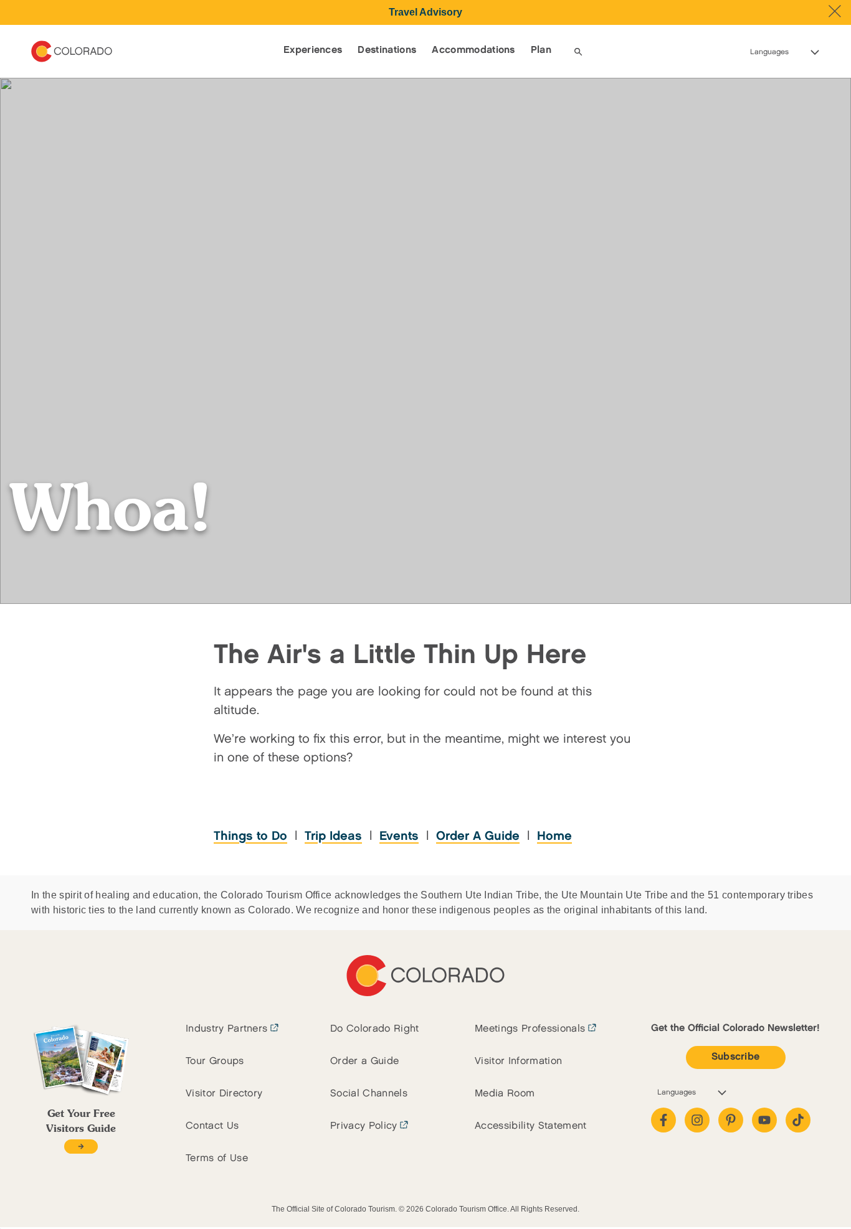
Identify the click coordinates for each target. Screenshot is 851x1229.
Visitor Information (518, 1061)
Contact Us (212, 1126)
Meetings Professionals (530, 1029)
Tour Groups (215, 1061)
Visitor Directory (224, 1093)
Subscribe (735, 1057)
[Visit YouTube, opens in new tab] (764, 1120)
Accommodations (473, 50)
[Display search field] (578, 51)
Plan (541, 50)
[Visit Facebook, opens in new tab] (663, 1120)
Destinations (387, 50)
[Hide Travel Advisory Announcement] (835, 11)
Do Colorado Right (374, 1029)
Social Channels (368, 1093)
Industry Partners (226, 1029)
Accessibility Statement (530, 1126)
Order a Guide (364, 1061)
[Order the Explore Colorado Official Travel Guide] (80, 1146)
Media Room (505, 1093)
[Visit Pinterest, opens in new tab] (730, 1120)
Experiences (313, 50)
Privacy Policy (363, 1126)
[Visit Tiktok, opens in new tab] (798, 1120)
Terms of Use (217, 1158)
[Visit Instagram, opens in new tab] (697, 1120)
